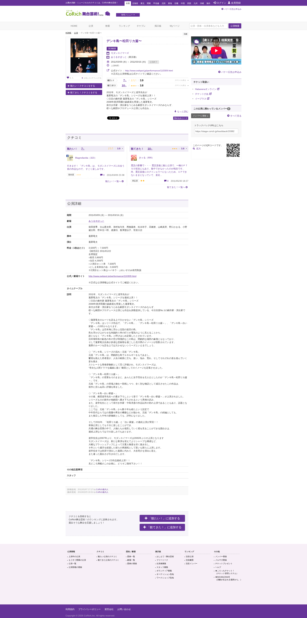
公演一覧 (72, 563)
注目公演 (189, 556)
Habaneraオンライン (205, 89)
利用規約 (70, 609)
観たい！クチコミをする (82, 85)
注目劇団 (189, 560)
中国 (183, 3)
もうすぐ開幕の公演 (77, 560)
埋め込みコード (180, 118)
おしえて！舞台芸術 (165, 556)
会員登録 (236, 2)
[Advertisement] (153, 594)
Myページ (175, 26)
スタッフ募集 (162, 567)
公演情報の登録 (75, 567)
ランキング (124, 26)
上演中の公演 (74, 556)
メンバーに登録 (199, 116)
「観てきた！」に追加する (164, 527)
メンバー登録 (221, 556)
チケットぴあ (202, 94)
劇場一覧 (131, 560)
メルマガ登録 (221, 560)
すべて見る (235, 115)
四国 (189, 3)
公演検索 (234, 26)
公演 (91, 26)
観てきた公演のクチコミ (108, 560)
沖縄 (202, 3)
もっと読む (182, 111)
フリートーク (162, 560)
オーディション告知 (165, 574)
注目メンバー (191, 563)
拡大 (198, 148)
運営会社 (109, 609)
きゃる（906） (146, 157)
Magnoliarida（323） (86, 157)
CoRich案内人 (102, 489)
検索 (107, 26)
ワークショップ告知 (165, 578)
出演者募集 (161, 563)
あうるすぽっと (119, 57)
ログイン (221, 2)
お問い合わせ (124, 609)
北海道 (135, 3)
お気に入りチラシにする (92, 78)
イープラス (200, 98)
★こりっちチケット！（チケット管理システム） (226, 572)
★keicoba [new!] (228, 578)
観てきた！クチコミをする (83, 92)
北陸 (163, 3)
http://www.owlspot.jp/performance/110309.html (149, 70)
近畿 (176, 3)
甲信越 (156, 3)
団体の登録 (132, 563)
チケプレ (141, 26)
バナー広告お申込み (232, 9)
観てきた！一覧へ (176, 187)
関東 (149, 3)
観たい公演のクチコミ (107, 556)
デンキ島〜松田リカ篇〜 (124, 41)
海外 (208, 3)
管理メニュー (127, 15)
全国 (128, 3)
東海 (170, 3)
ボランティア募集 (164, 571)
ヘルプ (218, 567)
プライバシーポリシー (89, 609)
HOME (74, 26)
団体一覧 (131, 556)
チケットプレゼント (223, 563)
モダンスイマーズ (120, 53)
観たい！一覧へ (113, 181)
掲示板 (158, 26)
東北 (142, 3)
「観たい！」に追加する (164, 518)
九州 (195, 3)
